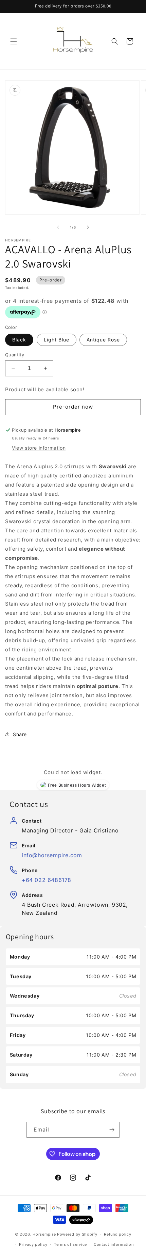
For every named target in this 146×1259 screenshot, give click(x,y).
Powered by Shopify (77, 1234)
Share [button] (20, 734)
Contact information (113, 1244)
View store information (39, 448)
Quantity (14, 354)
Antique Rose (103, 339)
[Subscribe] (111, 1130)
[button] (13, 41)
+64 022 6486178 (46, 880)
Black (19, 339)
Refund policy (117, 1234)
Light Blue (56, 339)
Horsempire (44, 1234)
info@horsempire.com (52, 855)
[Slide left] (58, 227)
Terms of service (70, 1244)
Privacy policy (33, 1244)
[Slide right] (87, 227)
